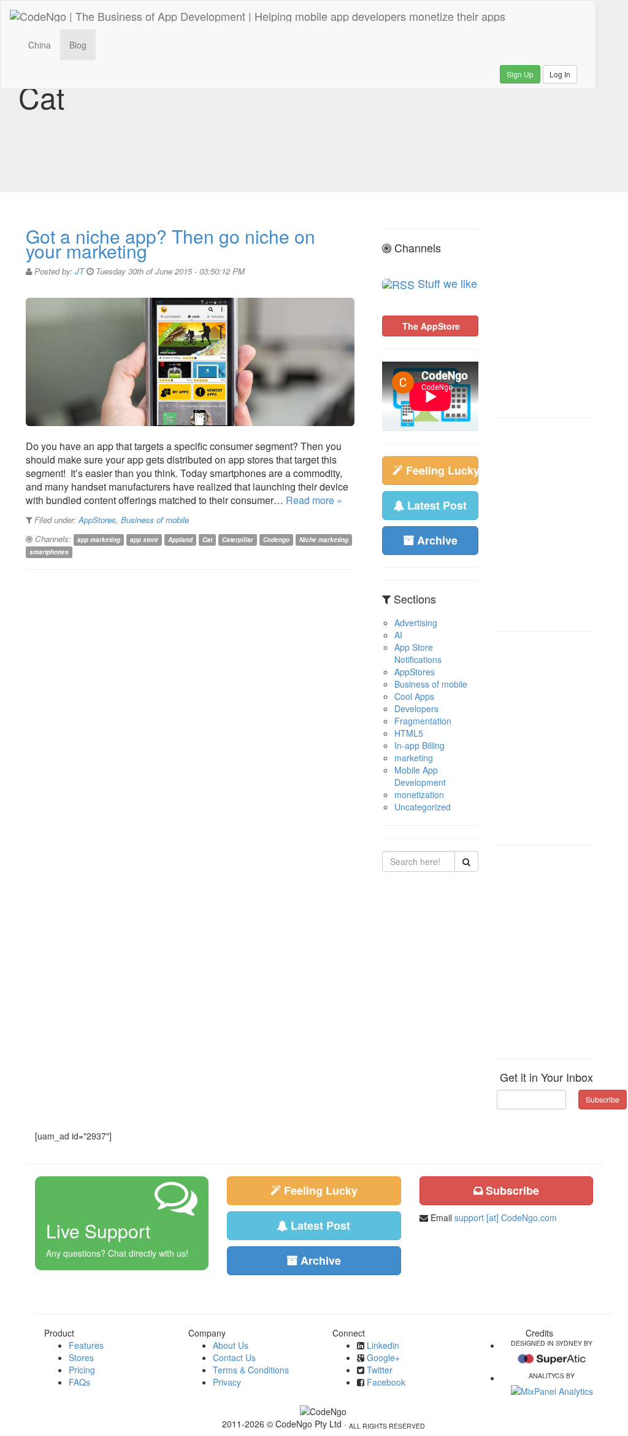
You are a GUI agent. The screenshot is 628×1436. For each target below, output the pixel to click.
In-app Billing (419, 745)
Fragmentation (422, 721)
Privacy (227, 1382)
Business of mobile (155, 520)
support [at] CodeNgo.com (505, 1217)
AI (398, 635)
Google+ (383, 1357)
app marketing (98, 539)
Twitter (379, 1370)
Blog (77, 45)
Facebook (386, 1382)
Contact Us (234, 1357)
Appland (180, 539)
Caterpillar (237, 539)
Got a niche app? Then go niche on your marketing (170, 243)
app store (144, 539)
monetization (419, 794)
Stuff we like (447, 283)
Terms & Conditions (251, 1370)
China (39, 45)
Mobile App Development (420, 776)
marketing (413, 757)
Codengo (276, 539)
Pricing (82, 1370)
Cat (207, 539)
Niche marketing (323, 539)
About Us (230, 1345)
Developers (416, 708)
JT (79, 271)
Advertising (415, 622)
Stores (81, 1357)
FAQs (79, 1382)
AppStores (97, 520)
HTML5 (408, 733)
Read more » (314, 500)
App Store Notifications (418, 653)
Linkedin (383, 1345)
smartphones (49, 552)
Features (86, 1345)
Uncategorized (422, 807)
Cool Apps (414, 696)
